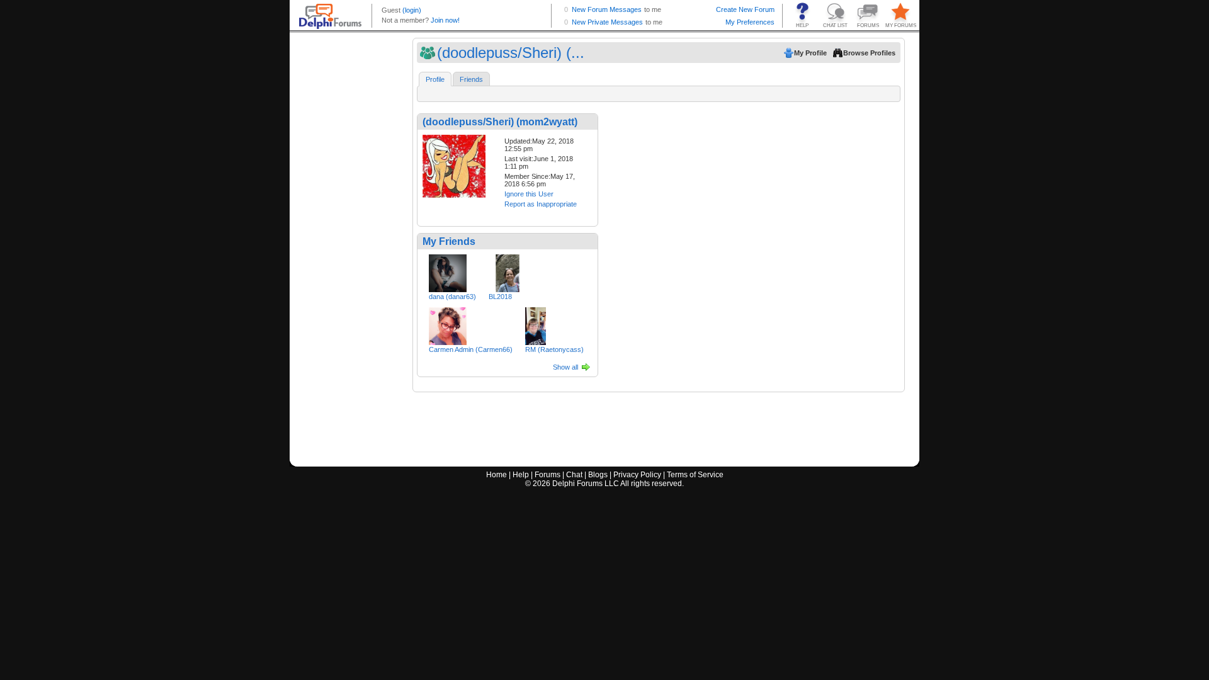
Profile (435, 79)
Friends (471, 79)
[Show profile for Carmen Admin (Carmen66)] (448, 323)
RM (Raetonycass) (554, 349)
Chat (574, 474)
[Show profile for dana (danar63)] (448, 270)
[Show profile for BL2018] (507, 270)
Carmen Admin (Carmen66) (471, 349)
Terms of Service (695, 474)
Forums (547, 474)
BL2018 (500, 296)
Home (496, 474)
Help (521, 474)
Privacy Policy (637, 474)
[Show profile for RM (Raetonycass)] (535, 323)
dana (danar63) (452, 296)
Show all (565, 367)
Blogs (598, 474)
